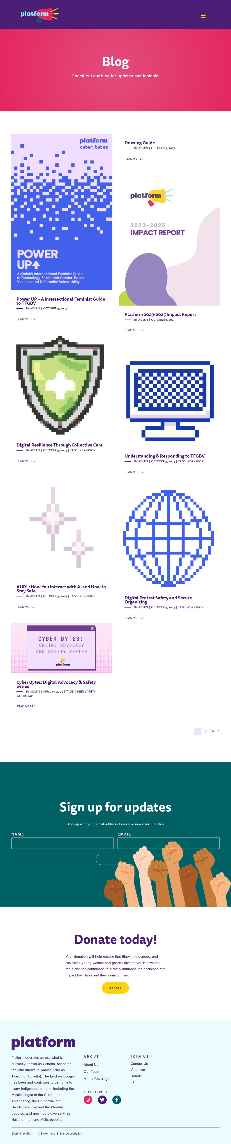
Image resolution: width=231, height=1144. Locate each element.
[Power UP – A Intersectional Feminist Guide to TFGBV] (61, 212)
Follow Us (97, 1091)
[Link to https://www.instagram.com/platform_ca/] (88, 1100)
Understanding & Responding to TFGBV (165, 455)
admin (35, 308)
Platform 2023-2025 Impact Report (160, 314)
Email (124, 834)
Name (18, 834)
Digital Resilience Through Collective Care (59, 444)
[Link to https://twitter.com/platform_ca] (102, 1100)
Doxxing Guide (140, 142)
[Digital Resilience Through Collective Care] (61, 385)
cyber (79, 691)
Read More (24, 319)
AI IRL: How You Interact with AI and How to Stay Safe (61, 588)
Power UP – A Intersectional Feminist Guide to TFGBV (60, 300)
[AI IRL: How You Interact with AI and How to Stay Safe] (61, 527)
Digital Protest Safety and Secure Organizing (158, 599)
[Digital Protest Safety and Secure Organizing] (169, 538)
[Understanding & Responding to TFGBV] (169, 396)
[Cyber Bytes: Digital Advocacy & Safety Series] (61, 648)
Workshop (87, 450)
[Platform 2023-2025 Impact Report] (169, 240)
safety (90, 691)
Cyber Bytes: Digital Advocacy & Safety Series (56, 684)
